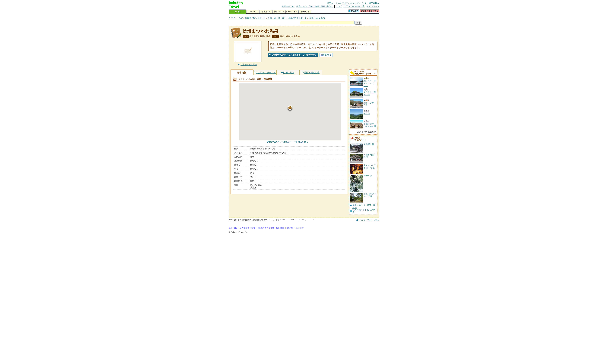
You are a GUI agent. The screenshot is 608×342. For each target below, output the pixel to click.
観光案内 (304, 12)
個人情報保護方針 (247, 228)
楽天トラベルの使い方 (354, 6)
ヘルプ (339, 6)
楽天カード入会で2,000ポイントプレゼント (347, 3)
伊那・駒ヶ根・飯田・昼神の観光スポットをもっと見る (363, 208)
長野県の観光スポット (255, 18)
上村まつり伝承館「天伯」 (370, 166)
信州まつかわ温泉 (317, 18)
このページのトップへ (369, 220)
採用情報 (280, 228)
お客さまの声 (288, 6)
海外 (253, 12)
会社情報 (233, 228)
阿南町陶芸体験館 (370, 156)
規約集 (290, 228)
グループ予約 (291, 12)
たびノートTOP (236, 18)
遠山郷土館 (369, 144)
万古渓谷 (368, 176)
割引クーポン (278, 12)
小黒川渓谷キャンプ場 (370, 195)
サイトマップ (373, 6)
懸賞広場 (266, 12)
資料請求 (299, 228)
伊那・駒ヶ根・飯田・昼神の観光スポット (287, 18)
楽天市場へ (374, 3)
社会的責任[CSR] (266, 228)
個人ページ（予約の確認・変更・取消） (314, 6)
